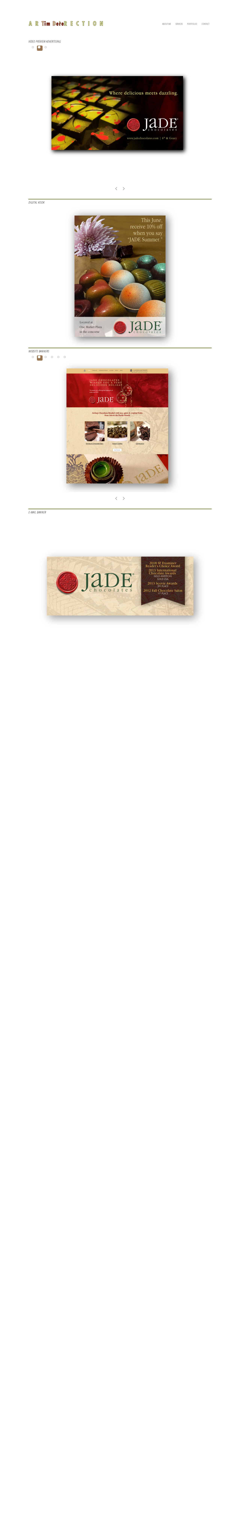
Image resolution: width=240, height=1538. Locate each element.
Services (179, 23)
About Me (166, 23)
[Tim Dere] (65, 21)
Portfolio (192, 23)
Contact (205, 23)
